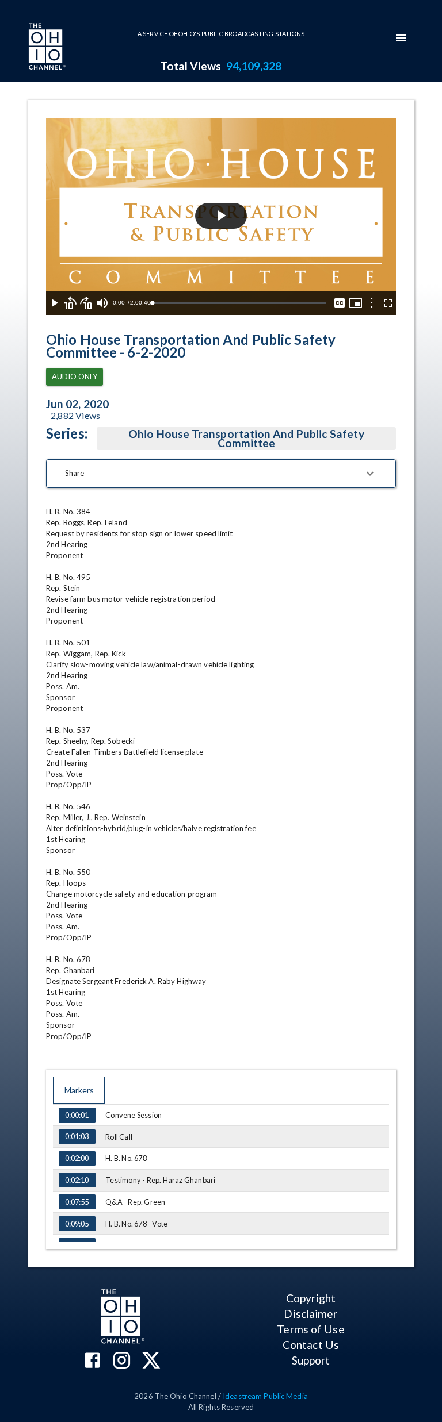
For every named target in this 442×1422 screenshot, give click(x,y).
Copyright (311, 1298)
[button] (221, 473)
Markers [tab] (79, 1090)
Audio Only (74, 376)
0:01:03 (77, 1136)
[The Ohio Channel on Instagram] (122, 1361)
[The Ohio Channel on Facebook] (92, 1361)
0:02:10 (77, 1180)
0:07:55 (77, 1201)
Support (311, 1360)
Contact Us (311, 1344)
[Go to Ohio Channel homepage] (46, 47)
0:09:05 (77, 1223)
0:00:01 (77, 1115)
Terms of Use (310, 1329)
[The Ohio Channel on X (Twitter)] (151, 1361)
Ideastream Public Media (265, 1396)
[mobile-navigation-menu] (401, 37)
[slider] (239, 303)
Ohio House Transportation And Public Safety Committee (246, 438)
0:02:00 (77, 1158)
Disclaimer (310, 1313)
